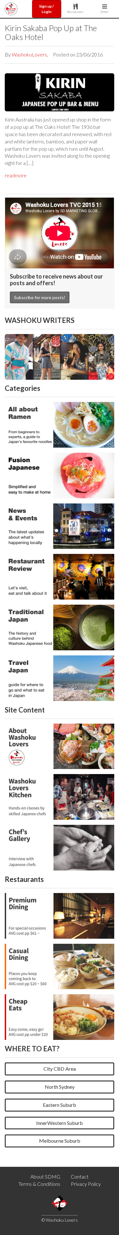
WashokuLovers (29, 54)
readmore (16, 175)
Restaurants (75, 12)
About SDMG (45, 1176)
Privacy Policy (86, 1184)
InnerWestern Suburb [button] (59, 1123)
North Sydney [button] (60, 1087)
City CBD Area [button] (59, 1069)
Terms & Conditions (39, 1184)
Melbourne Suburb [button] (59, 1141)
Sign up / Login (46, 9)
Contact (80, 1176)
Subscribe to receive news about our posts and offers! (56, 280)
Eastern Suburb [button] (59, 1105)
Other (105, 12)
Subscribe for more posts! (39, 297)
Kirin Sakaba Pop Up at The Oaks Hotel (51, 32)
